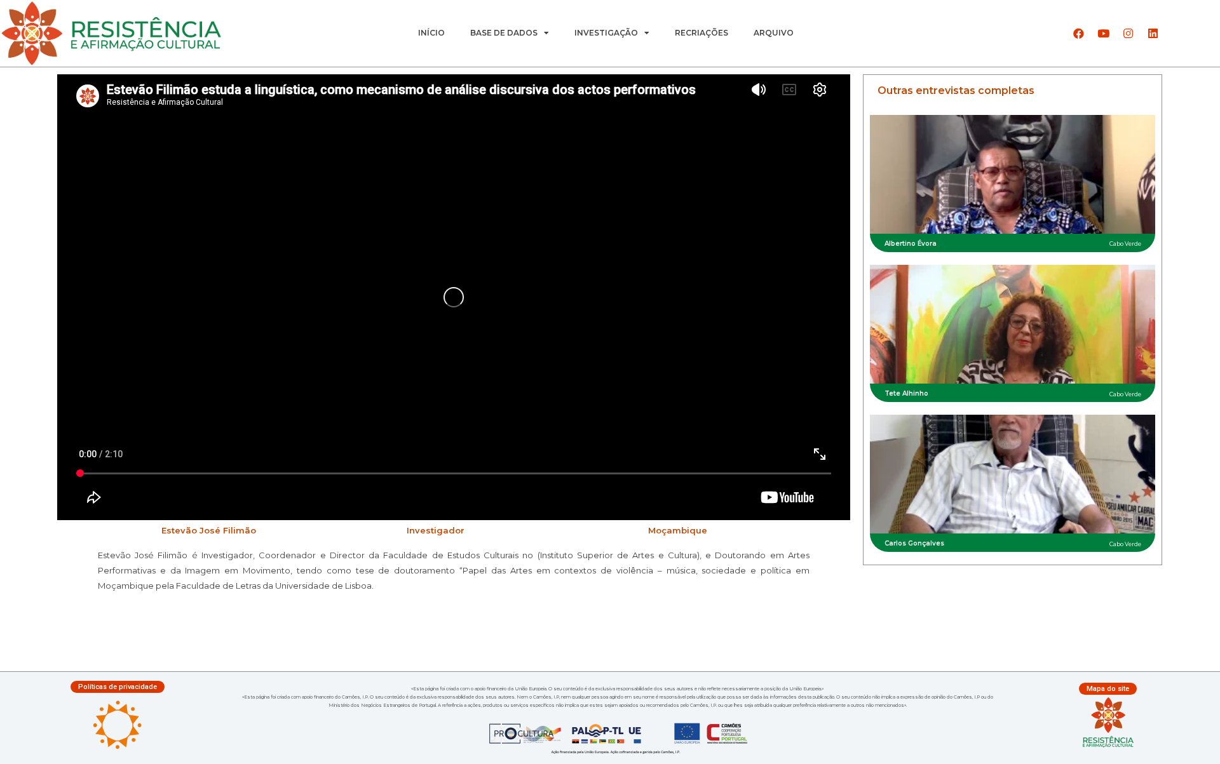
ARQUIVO (774, 32)
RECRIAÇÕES (701, 32)
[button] (118, 687)
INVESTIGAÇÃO (606, 32)
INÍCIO (431, 32)
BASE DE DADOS (504, 32)
